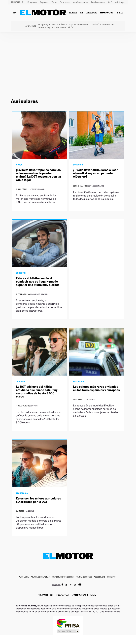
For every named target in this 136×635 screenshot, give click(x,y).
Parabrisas (65, 2)
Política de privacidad (40, 577)
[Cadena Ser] (120, 12)
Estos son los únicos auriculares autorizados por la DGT (38, 500)
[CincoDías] (91, 12)
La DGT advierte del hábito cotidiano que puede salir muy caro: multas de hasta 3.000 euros (36, 391)
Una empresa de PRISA (68, 623)
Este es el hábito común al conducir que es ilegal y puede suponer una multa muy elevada (38, 282)
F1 (23, 2)
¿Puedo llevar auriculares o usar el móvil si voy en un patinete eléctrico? (95, 173)
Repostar (44, 2)
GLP (110, 2)
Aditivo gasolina (123, 2)
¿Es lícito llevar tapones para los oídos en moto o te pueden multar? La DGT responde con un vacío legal (38, 175)
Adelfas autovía (98, 2)
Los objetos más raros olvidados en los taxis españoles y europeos (96, 388)
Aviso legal (24, 577)
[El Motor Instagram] (71, 585)
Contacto (111, 577)
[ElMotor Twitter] (66, 585)
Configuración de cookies (62, 577)
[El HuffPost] (107, 12)
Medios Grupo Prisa (68, 631)
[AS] (81, 12)
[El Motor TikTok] (75, 585)
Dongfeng (32, 2)
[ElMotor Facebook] (62, 585)
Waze (54, 2)
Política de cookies (83, 577)
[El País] (73, 12)
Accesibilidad (99, 577)
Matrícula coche (80, 2)
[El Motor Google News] (79, 585)
